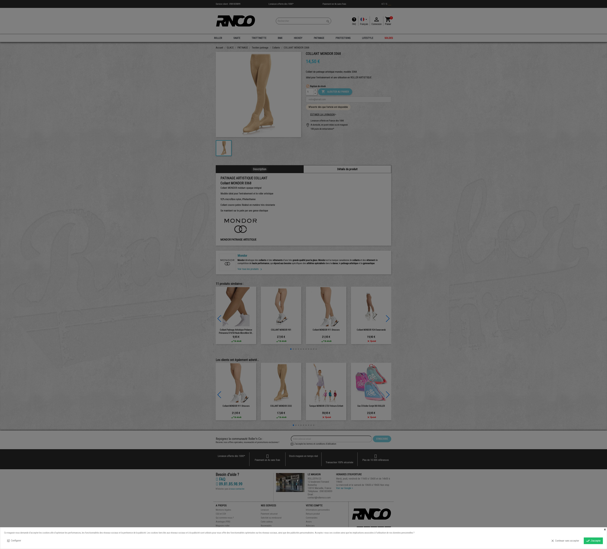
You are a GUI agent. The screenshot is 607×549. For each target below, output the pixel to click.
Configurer (13, 541)
